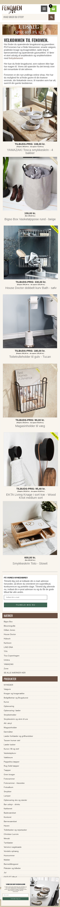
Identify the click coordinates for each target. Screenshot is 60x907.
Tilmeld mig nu (15, 898)
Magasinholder (10, 727)
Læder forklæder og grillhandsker (18, 736)
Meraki (7, 838)
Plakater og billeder (12, 868)
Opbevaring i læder (12, 710)
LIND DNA (8, 647)
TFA (5, 651)
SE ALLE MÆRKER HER (15, 673)
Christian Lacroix (11, 834)
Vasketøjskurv (10, 753)
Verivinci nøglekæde (12, 847)
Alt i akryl (8, 723)
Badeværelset (10, 813)
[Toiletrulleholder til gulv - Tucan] (30, 322)
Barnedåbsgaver (11, 864)
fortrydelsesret (16, 58)
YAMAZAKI (8, 664)
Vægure (7, 689)
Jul (5, 872)
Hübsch (7, 638)
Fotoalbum (8, 787)
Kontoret (7, 817)
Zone (6, 668)
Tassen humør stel (12, 740)
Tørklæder (8, 843)
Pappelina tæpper (11, 762)
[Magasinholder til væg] (30, 391)
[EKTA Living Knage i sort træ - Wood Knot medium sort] (30, 460)
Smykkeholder (10, 715)
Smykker (7, 791)
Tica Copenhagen (11, 656)
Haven (6, 826)
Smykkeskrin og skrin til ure (16, 719)
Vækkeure (8, 757)
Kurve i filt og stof (11, 749)
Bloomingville (9, 626)
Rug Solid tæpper (11, 766)
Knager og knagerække (14, 693)
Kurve (6, 702)
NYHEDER (8, 685)
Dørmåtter (8, 732)
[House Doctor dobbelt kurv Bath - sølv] (30, 253)
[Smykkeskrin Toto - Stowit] (30, 528)
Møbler (7, 860)
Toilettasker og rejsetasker (15, 830)
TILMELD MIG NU (25, 605)
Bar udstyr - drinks (12, 804)
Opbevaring (9, 706)
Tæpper (7, 770)
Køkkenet (8, 808)
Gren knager (9, 774)
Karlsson (7, 643)
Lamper (7, 796)
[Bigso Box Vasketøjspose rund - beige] (30, 184)
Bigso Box (8, 621)
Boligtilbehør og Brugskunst (16, 698)
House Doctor (10, 634)
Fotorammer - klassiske (14, 783)
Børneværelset (10, 821)
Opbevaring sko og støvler (15, 800)
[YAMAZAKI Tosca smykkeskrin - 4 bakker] (30, 115)
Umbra (7, 660)
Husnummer (9, 855)
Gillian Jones (9, 630)
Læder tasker (9, 744)
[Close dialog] (57, 879)
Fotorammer (9, 779)
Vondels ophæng (11, 851)
